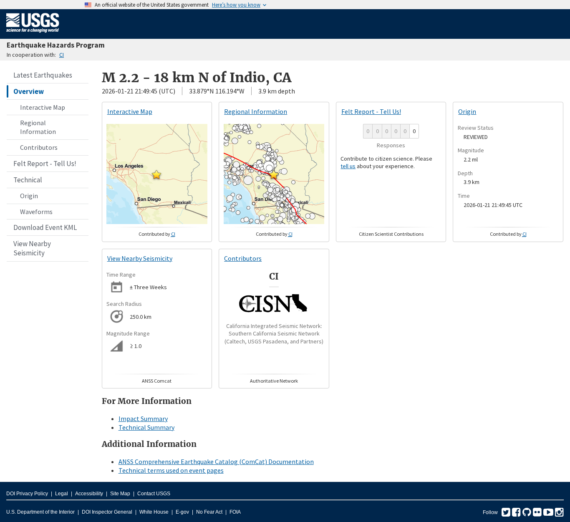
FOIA (235, 512)
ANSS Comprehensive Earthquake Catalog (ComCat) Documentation (216, 461)
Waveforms (36, 211)
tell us (348, 166)
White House (154, 512)
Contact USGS (153, 494)
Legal (61, 494)
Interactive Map (42, 107)
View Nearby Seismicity (32, 248)
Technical (27, 179)
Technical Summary (146, 427)
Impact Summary (143, 418)
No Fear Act (209, 512)
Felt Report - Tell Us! (44, 163)
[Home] (32, 34)
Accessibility (89, 494)
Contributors (39, 147)
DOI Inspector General (107, 512)
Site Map (120, 494)
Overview (28, 91)
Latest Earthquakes (42, 75)
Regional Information (38, 127)
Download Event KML (45, 227)
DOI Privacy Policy (27, 494)
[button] (156, 174)
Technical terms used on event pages (171, 470)
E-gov (182, 512)
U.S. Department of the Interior (40, 512)
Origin (29, 196)
